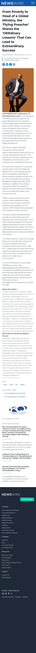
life (16, 384)
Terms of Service (8, 597)
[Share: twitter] (7, 64)
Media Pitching (7, 520)
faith (11, 384)
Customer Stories (7, 545)
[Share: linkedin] (10, 64)
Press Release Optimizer (10, 532)
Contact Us (5, 575)
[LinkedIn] (8, 593)
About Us (5, 540)
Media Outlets (6, 567)
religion (22, 384)
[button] (32, 3)
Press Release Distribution (10, 510)
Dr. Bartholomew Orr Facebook (15, 396)
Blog (3, 542)
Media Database (7, 518)
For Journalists (6, 557)
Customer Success (8, 530)
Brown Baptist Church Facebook (15, 393)
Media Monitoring (7, 522)
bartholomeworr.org (10, 268)
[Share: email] (14, 64)
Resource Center (7, 555)
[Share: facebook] (3, 64)
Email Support (6, 577)
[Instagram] (11, 593)
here (4, 277)
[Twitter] (6, 593)
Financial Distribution (8, 513)
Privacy (18, 597)
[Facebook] (3, 593)
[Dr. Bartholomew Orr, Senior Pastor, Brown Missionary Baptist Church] (18, 112)
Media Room (6, 527)
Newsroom (5, 560)
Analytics (5, 525)
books (5, 384)
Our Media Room (7, 547)
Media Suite (6, 515)
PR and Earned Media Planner (11, 562)
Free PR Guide (27, 499)
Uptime (25, 597)
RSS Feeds (5, 565)
